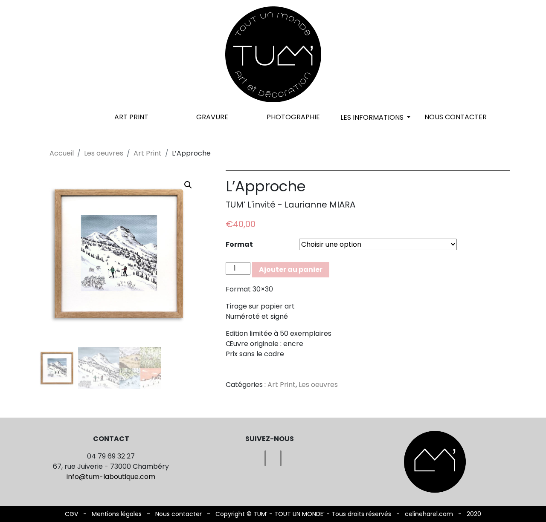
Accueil (61, 153)
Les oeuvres (103, 153)
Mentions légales (117, 514)
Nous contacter (455, 117)
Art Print (131, 117)
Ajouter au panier (290, 269)
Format (239, 244)
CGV (71, 514)
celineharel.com (429, 514)
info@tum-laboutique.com (111, 477)
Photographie (293, 117)
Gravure (212, 117)
